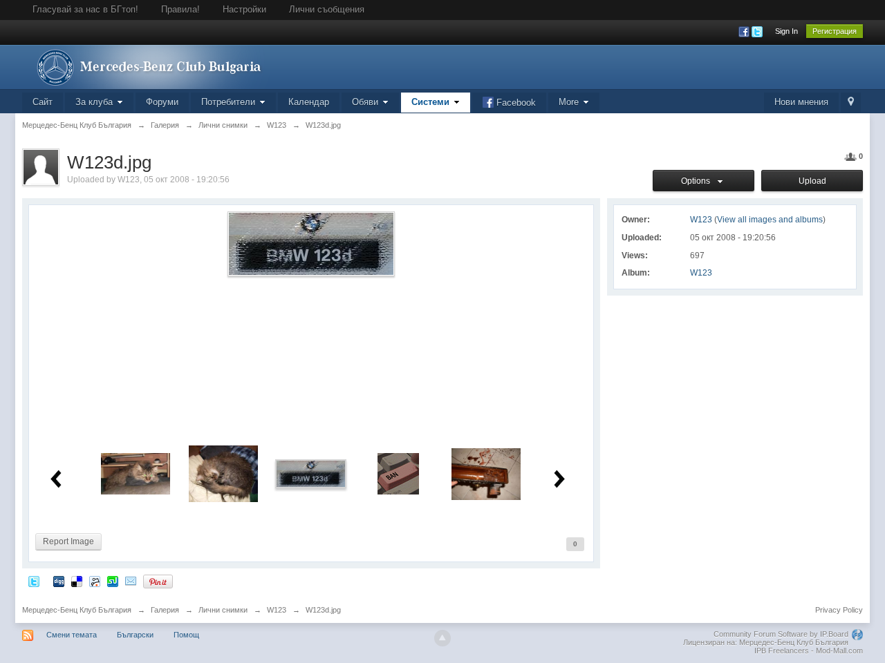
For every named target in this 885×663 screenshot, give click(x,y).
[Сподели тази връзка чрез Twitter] (33, 581)
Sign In (786, 31)
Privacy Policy (839, 610)
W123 (701, 273)
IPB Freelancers (781, 650)
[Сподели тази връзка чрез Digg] (58, 581)
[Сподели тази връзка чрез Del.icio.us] (76, 581)
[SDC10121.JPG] (223, 473)
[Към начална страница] (146, 66)
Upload (812, 181)
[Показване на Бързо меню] (851, 103)
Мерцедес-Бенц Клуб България (76, 610)
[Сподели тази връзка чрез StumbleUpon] (112, 581)
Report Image (68, 541)
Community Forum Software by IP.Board (781, 634)
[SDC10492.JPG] (486, 473)
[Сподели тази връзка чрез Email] (130, 581)
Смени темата (71, 635)
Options (697, 181)
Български (135, 635)
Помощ (186, 635)
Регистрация (834, 31)
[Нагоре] (442, 638)
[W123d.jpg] (311, 473)
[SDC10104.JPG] (135, 473)
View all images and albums (770, 219)
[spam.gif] (398, 473)
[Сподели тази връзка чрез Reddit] (94, 581)
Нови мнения (801, 102)
